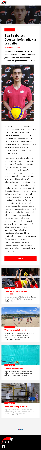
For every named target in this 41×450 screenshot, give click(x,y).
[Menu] (38, 2)
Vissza (20, 259)
